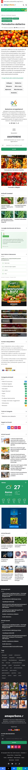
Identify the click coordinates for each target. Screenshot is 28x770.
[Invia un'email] (14, 27)
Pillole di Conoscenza (7, 381)
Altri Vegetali (4, 657)
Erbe (3, 662)
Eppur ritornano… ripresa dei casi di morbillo (19, 561)
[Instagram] (16, 123)
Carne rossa (6, 263)
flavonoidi (8, 662)
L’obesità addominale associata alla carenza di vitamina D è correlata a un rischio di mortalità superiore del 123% (19, 442)
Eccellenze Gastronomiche (8, 398)
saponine (4, 675)
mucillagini (4, 665)
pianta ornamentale (18, 667)
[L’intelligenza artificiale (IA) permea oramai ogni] (23, 695)
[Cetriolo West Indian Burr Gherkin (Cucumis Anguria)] (7, 214)
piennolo (8, 89)
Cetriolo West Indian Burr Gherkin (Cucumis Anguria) (7, 221)
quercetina (14, 672)
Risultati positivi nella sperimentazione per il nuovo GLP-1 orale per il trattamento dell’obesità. (7, 577)
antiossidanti (19, 657)
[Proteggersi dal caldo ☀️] (14, 686)
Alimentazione (5, 403)
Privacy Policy (10, 755)
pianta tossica (5, 670)
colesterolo (4, 660)
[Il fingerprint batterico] (7, 554)
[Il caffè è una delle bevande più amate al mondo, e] (5, 686)
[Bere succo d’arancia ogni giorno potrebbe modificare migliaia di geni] (5, 450)
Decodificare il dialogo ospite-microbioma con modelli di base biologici (19, 577)
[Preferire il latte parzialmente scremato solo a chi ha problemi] (5, 474)
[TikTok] (18, 123)
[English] (9, 729)
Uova (5, 273)
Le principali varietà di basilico (20, 546)
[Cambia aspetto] (23, 5)
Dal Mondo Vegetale (11, 15)
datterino (18, 83)
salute (19, 672)
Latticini (5, 270)
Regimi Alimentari (6, 391)
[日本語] (17, 729)
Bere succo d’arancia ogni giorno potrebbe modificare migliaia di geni (18, 449)
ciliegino (9, 83)
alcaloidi (10, 655)
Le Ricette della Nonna (7, 386)
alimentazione (17, 655)
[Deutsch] (13, 729)
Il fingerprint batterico (4, 560)
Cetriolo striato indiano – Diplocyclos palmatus (7, 207)
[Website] (10, 123)
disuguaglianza (22, 660)
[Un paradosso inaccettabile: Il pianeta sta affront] (5, 704)
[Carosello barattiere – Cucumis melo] (21, 200)
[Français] (11, 729)
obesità (10, 665)
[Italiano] (15, 729)
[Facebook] (12, 123)
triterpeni (4, 678)
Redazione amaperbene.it (9, 27)
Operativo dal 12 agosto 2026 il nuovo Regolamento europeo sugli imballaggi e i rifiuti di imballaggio (19, 467)
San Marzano (18, 89)
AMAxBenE (10, 757)
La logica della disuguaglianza (14, 506)
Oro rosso (19, 86)
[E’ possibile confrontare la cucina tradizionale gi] (23, 686)
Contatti (17, 760)
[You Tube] (14, 123)
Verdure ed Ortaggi (6, 21)
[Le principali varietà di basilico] (21, 540)
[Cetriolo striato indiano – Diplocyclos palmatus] (7, 200)
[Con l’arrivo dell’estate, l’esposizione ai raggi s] (14, 695)
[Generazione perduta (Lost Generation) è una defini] (5, 695)
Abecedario (5, 388)
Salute (3, 393)
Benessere (4, 405)
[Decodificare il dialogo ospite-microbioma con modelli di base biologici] (21, 569)
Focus (3, 396)
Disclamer (23, 752)
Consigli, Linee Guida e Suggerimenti (11, 400)
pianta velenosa (13, 670)
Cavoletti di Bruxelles (20, 219)
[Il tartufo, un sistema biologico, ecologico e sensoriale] (7, 540)
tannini (19, 675)
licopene (9, 86)
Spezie (14, 675)
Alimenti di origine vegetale (9, 266)
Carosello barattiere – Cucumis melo (20, 206)
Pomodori (16, 18)
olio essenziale (17, 665)
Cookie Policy (18, 755)
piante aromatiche (5, 672)
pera (7, 667)
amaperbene (11, 657)
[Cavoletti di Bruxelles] (21, 214)
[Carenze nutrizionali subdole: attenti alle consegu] (23, 704)
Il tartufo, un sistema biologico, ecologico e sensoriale (7, 546)
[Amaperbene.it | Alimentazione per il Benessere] (10, 5)
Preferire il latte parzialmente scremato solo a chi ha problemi (19, 474)
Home (4, 15)
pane (3, 667)
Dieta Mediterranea (13, 660)
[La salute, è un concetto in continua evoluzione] (14, 9)
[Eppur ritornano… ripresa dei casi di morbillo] (21, 554)
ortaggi (23, 665)
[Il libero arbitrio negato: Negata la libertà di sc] (14, 704)
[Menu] (2, 5)
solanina (14, 92)
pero (11, 667)
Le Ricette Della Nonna (17, 662)
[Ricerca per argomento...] (26, 5)
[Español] (19, 729)
